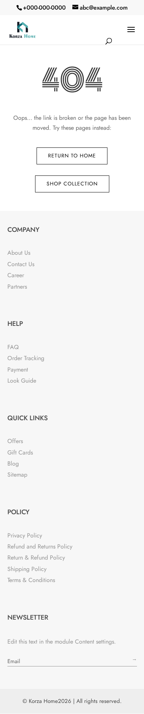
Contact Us (20, 264)
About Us (18, 252)
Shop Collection (72, 183)
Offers (15, 441)
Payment (17, 369)
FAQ (13, 347)
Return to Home (72, 155)
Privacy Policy (24, 535)
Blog (13, 463)
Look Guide (21, 380)
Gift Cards (20, 452)
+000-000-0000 (44, 7)
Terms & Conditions (31, 580)
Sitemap (17, 474)
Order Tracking (25, 358)
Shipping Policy (27, 569)
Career (15, 275)
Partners (17, 286)
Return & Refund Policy (36, 557)
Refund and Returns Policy (39, 546)
